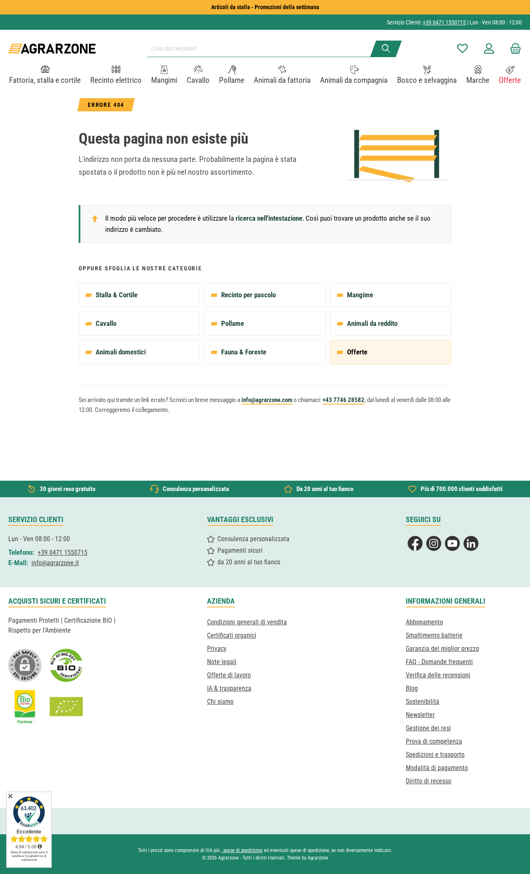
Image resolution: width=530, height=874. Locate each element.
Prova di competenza (434, 741)
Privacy (216, 648)
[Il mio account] (489, 48)
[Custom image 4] (66, 706)
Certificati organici (231, 635)
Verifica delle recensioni (438, 675)
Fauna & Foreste (243, 352)
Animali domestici (121, 352)
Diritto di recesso (428, 781)
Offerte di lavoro (229, 675)
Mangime (360, 295)
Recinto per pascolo (248, 295)
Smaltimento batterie (434, 635)
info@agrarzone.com (266, 400)
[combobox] (262, 49)
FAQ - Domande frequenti (439, 662)
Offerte (357, 352)
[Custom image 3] (24, 706)
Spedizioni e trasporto (435, 754)
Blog (412, 688)
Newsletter (420, 715)
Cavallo (106, 323)
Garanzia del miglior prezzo (442, 648)
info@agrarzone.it (55, 563)
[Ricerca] (386, 49)
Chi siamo (220, 701)
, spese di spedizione (242, 850)
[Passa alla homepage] (52, 48)
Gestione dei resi (428, 728)
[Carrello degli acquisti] (513, 48)
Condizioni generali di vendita (247, 622)
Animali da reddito (372, 323)
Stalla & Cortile (116, 295)
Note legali (221, 662)
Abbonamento (424, 622)
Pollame (232, 323)
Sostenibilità (422, 701)
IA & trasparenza (229, 688)
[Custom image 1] (66, 665)
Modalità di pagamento (437, 768)
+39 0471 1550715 (444, 22)
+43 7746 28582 (343, 400)
